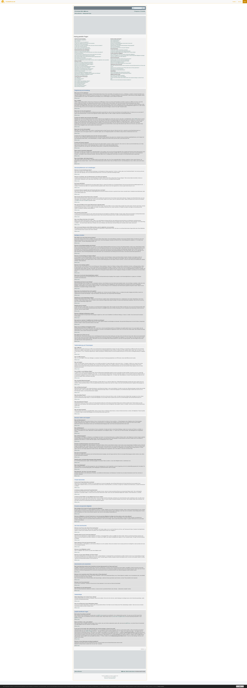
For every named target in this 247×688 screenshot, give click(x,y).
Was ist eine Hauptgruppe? (115, 46)
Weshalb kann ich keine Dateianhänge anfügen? (83, 69)
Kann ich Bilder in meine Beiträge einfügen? (82, 81)
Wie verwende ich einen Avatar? (80, 57)
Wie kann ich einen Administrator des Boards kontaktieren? (121, 79)
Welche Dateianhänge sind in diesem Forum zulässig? (120, 72)
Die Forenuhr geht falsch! (79, 53)
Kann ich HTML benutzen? (79, 78)
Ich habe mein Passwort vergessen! (81, 46)
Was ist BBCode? (78, 77)
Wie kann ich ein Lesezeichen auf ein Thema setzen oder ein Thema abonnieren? (125, 67)
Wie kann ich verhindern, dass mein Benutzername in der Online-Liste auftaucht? (89, 52)
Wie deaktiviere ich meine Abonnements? (118, 69)
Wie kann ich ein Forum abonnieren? (117, 68)
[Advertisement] (110, 25)
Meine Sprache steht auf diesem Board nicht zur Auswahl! (85, 55)
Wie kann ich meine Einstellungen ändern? (82, 51)
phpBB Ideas (127, 623)
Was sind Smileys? (78, 79)
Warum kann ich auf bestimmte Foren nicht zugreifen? (84, 68)
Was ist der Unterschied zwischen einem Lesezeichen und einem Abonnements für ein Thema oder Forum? (128, 66)
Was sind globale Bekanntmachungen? (81, 82)
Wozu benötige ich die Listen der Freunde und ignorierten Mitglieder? (123, 54)
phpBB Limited (79, 200)
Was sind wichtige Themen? (79, 84)
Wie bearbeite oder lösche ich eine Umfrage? (82, 67)
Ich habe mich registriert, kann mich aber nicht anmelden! (84, 43)
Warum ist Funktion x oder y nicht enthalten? (118, 76)
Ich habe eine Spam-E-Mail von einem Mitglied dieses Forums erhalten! (123, 52)
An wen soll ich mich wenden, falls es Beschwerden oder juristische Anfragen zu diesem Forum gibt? (127, 78)
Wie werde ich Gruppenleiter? (116, 44)
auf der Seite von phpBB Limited (119, 616)
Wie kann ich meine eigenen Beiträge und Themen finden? (121, 63)
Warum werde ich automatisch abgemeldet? (82, 47)
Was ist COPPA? (77, 41)
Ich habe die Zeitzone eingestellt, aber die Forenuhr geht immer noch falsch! (88, 54)
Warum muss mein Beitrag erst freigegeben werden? (84, 74)
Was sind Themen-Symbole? (80, 86)
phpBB (106, 675)
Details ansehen (160, 686)
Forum (245, 1)
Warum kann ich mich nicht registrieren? (82, 42)
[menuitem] (82, 11)
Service (239, 1)
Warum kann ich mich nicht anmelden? (81, 44)
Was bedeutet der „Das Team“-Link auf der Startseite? (120, 47)
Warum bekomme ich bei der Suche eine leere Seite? (120, 61)
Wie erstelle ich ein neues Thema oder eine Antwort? (84, 62)
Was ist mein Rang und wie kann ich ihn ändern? (83, 58)
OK (240, 686)
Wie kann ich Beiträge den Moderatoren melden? (83, 72)
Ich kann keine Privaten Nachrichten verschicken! (119, 49)
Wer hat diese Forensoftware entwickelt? (118, 75)
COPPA (135, 118)
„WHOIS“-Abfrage (89, 631)
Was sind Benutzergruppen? (116, 42)
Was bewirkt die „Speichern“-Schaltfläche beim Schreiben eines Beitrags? (87, 73)
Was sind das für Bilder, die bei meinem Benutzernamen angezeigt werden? (88, 56)
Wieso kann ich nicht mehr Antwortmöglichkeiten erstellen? (85, 66)
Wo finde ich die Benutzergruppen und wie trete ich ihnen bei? (121, 43)
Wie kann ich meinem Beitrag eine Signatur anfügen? (84, 64)
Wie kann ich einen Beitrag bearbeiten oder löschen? (84, 63)
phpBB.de (87, 200)
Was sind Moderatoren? (115, 41)
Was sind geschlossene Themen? (80, 85)
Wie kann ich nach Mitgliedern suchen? (117, 62)
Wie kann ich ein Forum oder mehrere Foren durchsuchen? (121, 58)
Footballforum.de (10, 1)
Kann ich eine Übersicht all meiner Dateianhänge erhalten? (121, 73)
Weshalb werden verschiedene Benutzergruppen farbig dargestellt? (122, 45)
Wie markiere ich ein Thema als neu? (81, 75)
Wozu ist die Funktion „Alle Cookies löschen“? (83, 48)
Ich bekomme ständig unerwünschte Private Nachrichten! (120, 51)
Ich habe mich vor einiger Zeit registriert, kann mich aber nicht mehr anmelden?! (88, 45)
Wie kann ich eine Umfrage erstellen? (81, 65)
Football (234, 1)
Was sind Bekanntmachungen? (80, 83)
